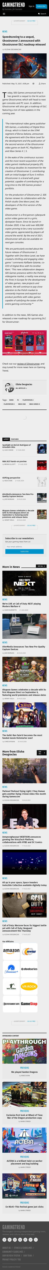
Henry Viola (9, 520)
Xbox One (22, 404)
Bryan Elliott (10, 464)
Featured (15, 439)
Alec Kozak (9, 450)
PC (18, 400)
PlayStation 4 (28, 400)
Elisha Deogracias (13, 49)
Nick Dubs (8, 481)
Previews (24, 1067)
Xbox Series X (34, 404)
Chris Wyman (10, 741)
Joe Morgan (9, 499)
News (4, 31)
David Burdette (11, 610)
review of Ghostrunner (28, 363)
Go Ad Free (31, 21)
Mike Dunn (25, 1075)
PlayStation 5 (9, 404)
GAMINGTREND (14, 1267)
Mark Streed (26, 1121)
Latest (6, 439)
